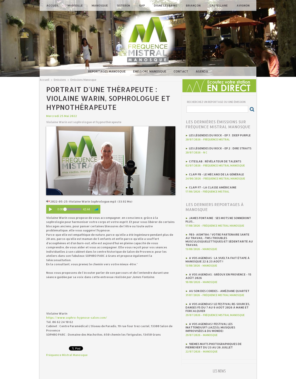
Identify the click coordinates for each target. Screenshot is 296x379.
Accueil (52, 5)
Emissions (60, 79)
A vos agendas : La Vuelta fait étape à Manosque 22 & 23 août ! (217, 259)
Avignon (243, 5)
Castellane (219, 5)
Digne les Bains (166, 5)
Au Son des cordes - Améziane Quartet (219, 291)
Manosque (100, 5)
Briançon (193, 5)
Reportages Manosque (107, 71)
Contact (181, 71)
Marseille (75, 5)
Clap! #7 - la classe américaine (212, 187)
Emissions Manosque (150, 71)
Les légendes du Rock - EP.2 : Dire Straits (220, 148)
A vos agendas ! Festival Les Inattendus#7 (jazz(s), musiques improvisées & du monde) (210, 327)
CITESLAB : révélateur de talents (215, 161)
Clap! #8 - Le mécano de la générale (216, 174)
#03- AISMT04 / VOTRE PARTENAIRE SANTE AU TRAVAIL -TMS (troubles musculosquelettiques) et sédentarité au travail (219, 240)
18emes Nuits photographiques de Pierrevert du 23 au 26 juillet (213, 345)
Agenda (202, 71)
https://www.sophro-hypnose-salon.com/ (76, 317)
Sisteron (124, 5)
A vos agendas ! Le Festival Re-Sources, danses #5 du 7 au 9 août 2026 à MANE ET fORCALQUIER (217, 307)
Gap (142, 5)
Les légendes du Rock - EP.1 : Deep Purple (220, 135)
